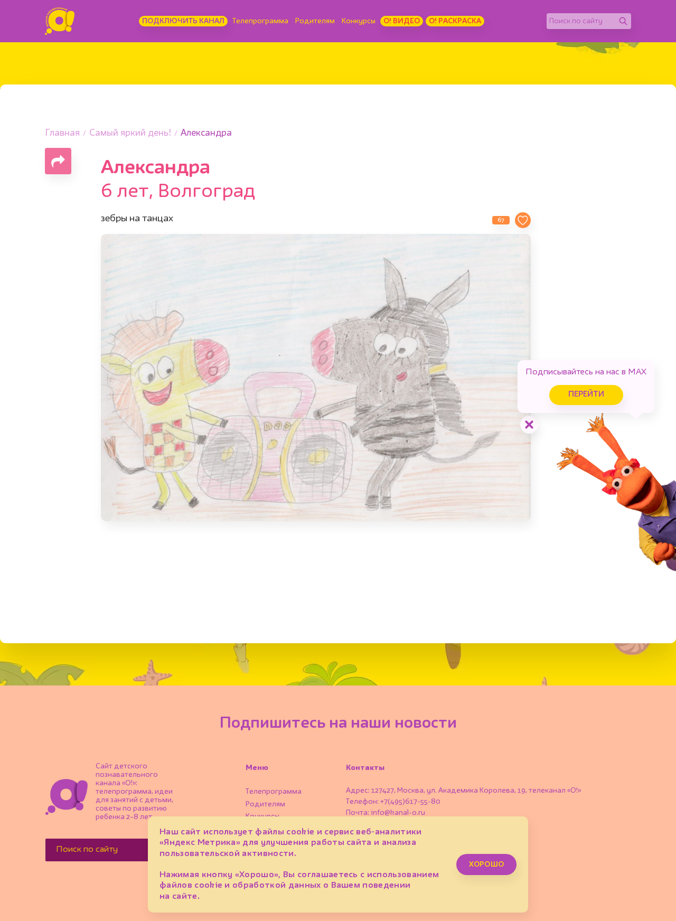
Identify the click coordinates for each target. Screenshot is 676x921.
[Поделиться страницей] (58, 161)
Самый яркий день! (130, 133)
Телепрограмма (260, 21)
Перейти (586, 394)
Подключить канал (183, 21)
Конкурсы (358, 21)
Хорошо (486, 864)
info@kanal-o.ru (398, 813)
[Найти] (623, 21)
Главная (62, 133)
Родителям (315, 21)
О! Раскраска (455, 21)
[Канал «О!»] (59, 21)
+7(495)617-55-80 (410, 801)
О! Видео (401, 21)
